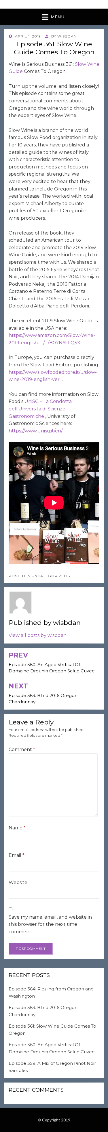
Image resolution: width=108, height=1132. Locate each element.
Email (16, 855)
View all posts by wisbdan (38, 635)
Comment (22, 749)
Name (17, 828)
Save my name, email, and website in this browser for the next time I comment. (50, 924)
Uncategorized (49, 576)
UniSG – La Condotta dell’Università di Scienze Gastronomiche (40, 409)
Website (18, 882)
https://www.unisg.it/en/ (35, 431)
